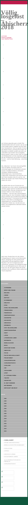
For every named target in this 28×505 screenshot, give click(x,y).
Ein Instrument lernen (11, 456)
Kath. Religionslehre (10, 327)
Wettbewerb (8, 385)
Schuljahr (9, 37)
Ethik (5, 305)
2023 (5, 406)
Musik (6, 345)
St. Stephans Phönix (10, 375)
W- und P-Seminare (9, 383)
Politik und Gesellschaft (12, 355)
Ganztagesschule (9, 315)
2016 (5, 423)
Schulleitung (8, 448)
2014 (5, 428)
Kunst (6, 332)
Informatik (7, 325)
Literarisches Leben (10, 337)
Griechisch (7, 322)
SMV (5, 368)
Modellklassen (9, 342)
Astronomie (7, 287)
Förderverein (8, 310)
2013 (5, 431)
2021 (5, 411)
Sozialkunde (8, 370)
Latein (6, 335)
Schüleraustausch (9, 363)
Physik (6, 353)
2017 (5, 421)
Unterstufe (7, 380)
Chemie (6, 295)
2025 (5, 401)
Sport (6, 373)
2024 (5, 403)
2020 (5, 413)
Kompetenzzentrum (10, 330)
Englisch (7, 302)
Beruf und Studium (9, 290)
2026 (5, 398)
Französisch (8, 312)
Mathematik (7, 340)
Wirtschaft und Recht (10, 388)
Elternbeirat (8, 300)
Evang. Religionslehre (11, 307)
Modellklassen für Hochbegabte (14, 445)
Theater (6, 378)
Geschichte (7, 320)
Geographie (7, 317)
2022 (5, 408)
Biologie (6, 292)
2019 (5, 416)
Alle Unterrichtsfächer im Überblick (12, 461)
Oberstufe (7, 350)
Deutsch (6, 297)
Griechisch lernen (9, 454)
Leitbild (6, 450)
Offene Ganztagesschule (11, 442)
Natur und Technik (9, 347)
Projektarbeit (8, 357)
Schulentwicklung (9, 360)
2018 (5, 418)
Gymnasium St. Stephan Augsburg (14, 2)
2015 (5, 426)
